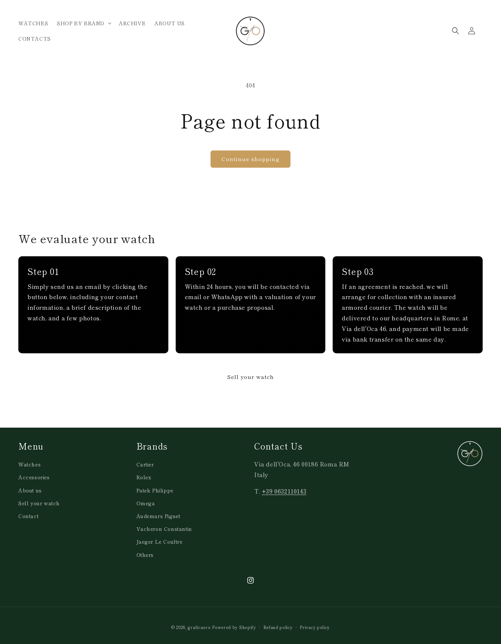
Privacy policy (315, 627)
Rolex (143, 477)
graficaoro (199, 627)
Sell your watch (250, 376)
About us (30, 490)
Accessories (34, 477)
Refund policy (278, 627)
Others (145, 554)
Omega (145, 503)
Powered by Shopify (234, 627)
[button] (83, 23)
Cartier (145, 464)
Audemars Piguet (158, 516)
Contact (28, 516)
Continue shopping (250, 159)
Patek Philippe (154, 490)
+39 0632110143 (284, 491)
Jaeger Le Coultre (159, 541)
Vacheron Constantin (164, 528)
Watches (29, 464)
